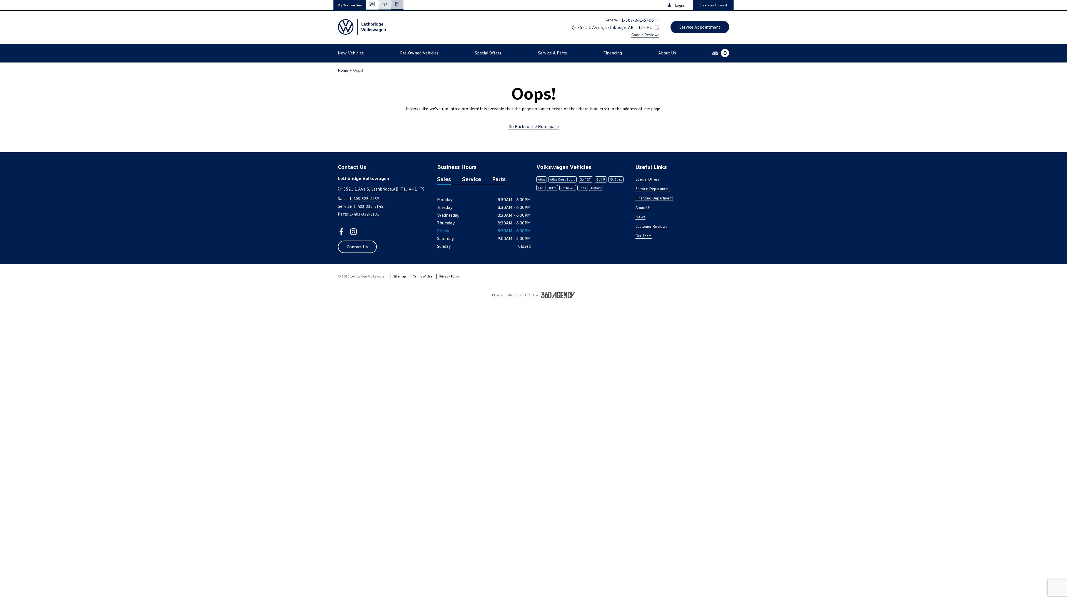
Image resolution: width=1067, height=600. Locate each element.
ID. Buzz (616, 179)
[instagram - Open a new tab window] (353, 231)
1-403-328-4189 (364, 198)
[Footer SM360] (558, 295)
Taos (582, 188)
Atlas (541, 179)
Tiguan (595, 188)
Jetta (552, 188)
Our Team (643, 235)
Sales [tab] (444, 179)
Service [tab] (471, 179)
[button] (349, 5)
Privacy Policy (449, 276)
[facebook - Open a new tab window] (341, 231)
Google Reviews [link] (645, 34)
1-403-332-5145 (368, 206)
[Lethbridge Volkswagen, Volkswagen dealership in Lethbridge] (362, 27)
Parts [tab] (499, 179)
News (640, 216)
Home (343, 70)
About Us (642, 207)
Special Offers (647, 179)
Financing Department (654, 198)
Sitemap (399, 276)
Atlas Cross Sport (562, 179)
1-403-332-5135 (364, 214)
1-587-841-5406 (637, 20)
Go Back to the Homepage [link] (533, 126)
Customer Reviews (651, 226)
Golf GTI (586, 179)
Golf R (600, 179)
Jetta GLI (567, 188)
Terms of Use (422, 276)
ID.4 (541, 188)
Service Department (652, 188)
